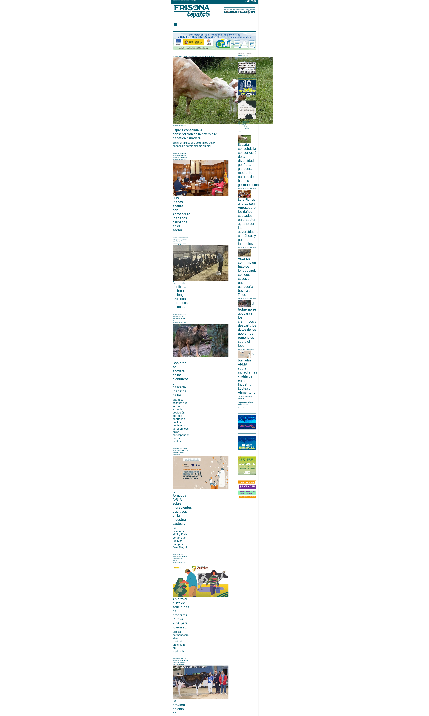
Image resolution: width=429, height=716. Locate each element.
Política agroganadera (179, 125)
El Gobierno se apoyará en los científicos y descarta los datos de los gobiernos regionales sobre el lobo (247, 324)
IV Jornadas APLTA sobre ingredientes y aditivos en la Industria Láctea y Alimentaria (247, 373)
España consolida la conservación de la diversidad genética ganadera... (195, 134)
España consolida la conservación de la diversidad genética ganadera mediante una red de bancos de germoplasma (248, 164)
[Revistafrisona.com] (192, 11)
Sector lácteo (177, 455)
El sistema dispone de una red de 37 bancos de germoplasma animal (194, 144)
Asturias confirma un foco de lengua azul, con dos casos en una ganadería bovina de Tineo (247, 276)
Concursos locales (178, 664)
